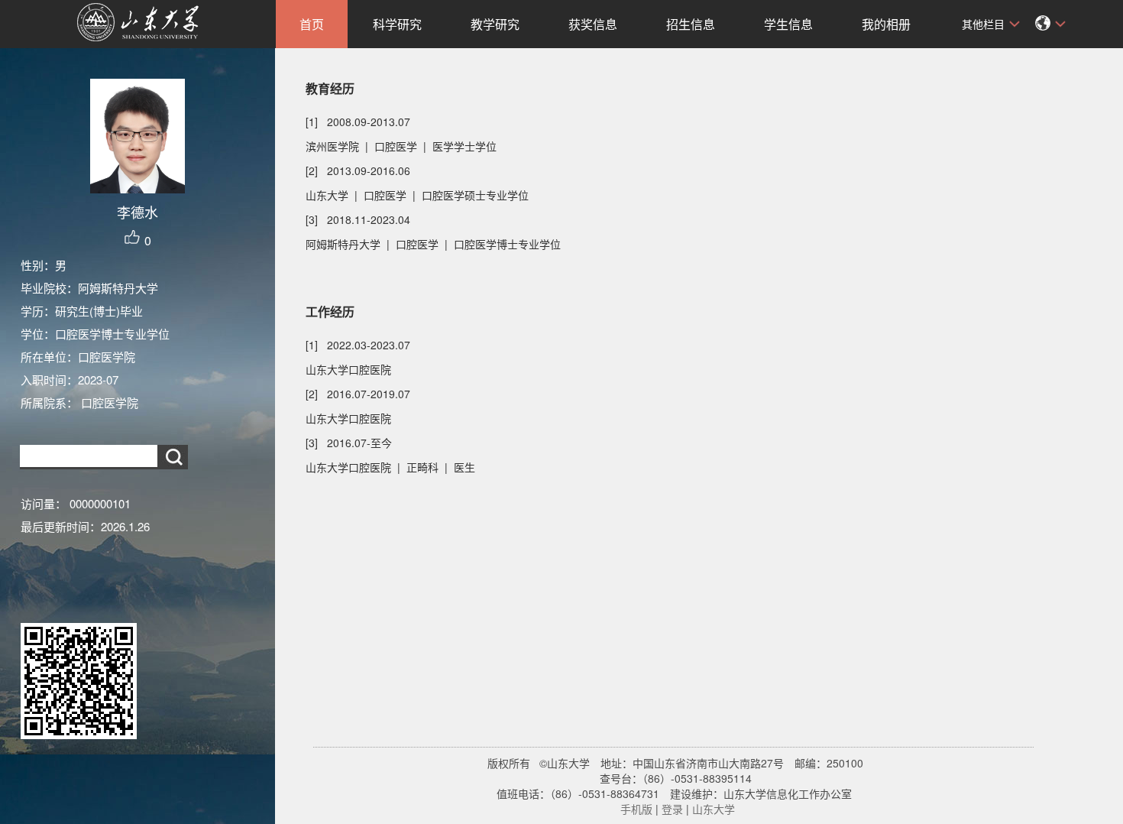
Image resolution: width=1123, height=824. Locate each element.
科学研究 (397, 24)
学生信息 (788, 24)
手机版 (636, 808)
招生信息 (690, 24)
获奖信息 (592, 24)
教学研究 (495, 24)
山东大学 (713, 808)
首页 (311, 24)
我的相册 (886, 24)
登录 (672, 808)
